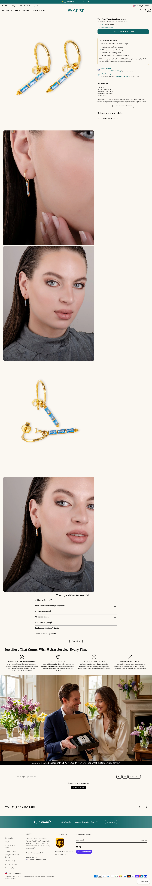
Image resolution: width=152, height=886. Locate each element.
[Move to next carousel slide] (145, 807)
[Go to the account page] (145, 10)
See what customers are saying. (104, 762)
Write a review (78, 787)
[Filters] (125, 777)
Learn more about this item (123, 106)
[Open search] (119, 777)
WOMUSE (18, 876)
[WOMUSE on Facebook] (77, 847)
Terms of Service (11, 864)
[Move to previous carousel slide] (140, 807)
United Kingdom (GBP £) (142, 6)
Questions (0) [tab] (31, 777)
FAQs (7, 842)
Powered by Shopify (10, 878)
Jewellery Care (10, 868)
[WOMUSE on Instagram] (80, 847)
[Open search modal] (141, 10)
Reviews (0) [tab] (21, 777)
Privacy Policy (10, 861)
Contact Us (9, 838)
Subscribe (143, 840)
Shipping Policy (10, 851)
